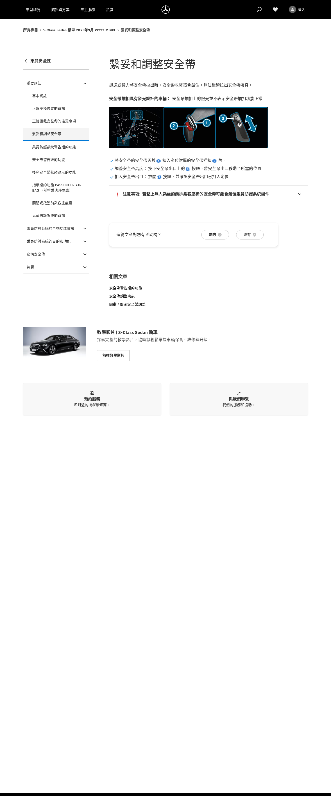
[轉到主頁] (165, 9)
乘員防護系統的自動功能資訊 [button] (50, 228)
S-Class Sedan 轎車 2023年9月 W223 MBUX (79, 30)
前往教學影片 (113, 355)
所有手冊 (30, 30)
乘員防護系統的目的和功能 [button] (48, 241)
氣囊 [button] (30, 267)
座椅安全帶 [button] (36, 254)
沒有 (247, 234)
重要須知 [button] (34, 83)
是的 (212, 234)
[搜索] (259, 9)
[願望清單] (275, 9)
